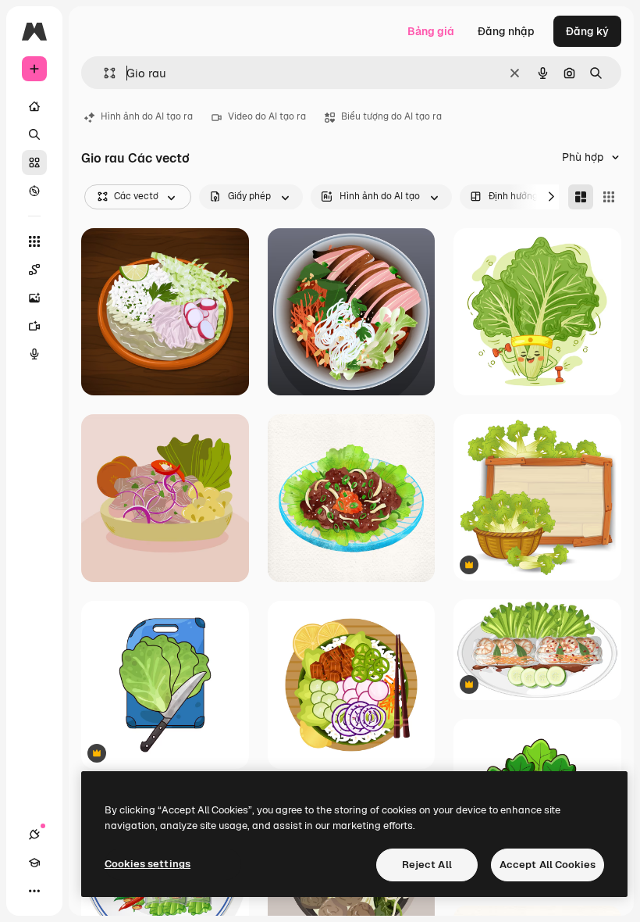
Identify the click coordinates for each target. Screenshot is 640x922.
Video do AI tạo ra (267, 116)
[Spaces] (34, 269)
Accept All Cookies (548, 864)
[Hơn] (34, 890)
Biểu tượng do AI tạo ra (391, 116)
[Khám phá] (34, 190)
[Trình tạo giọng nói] (34, 353)
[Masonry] (580, 196)
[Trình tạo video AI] (34, 325)
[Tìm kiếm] (34, 134)
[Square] (608, 196)
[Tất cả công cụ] (34, 241)
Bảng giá (430, 31)
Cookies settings (147, 863)
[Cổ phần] (34, 162)
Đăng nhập (506, 31)
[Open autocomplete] (103, 73)
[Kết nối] (34, 834)
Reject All (427, 864)
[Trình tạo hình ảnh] (34, 297)
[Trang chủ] (34, 106)
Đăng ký (587, 31)
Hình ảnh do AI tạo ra (147, 116)
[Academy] (34, 862)
